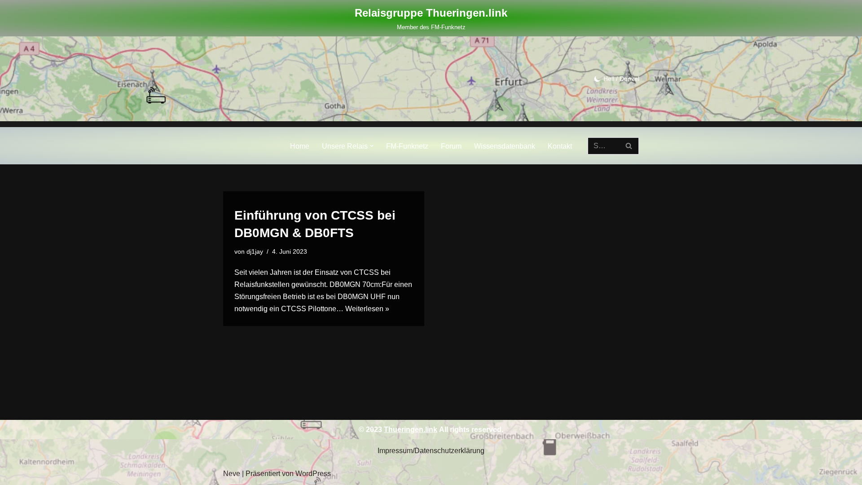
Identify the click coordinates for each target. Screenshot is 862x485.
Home (299, 146)
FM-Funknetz (407, 146)
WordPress (313, 473)
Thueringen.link (410, 429)
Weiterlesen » (367, 309)
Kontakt (560, 146)
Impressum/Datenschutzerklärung (431, 450)
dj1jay (254, 251)
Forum (451, 146)
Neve (231, 473)
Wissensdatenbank (504, 146)
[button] (372, 146)
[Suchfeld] (629, 146)
